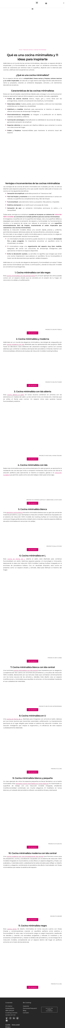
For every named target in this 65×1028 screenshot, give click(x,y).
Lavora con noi (10, 1015)
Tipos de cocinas (28, 49)
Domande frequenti (30, 1008)
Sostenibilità (9, 1008)
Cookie (7, 1024)
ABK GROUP (9, 1010)
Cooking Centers (11, 1013)
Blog (24, 1010)
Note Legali (16, 1024)
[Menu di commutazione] (32, 9)
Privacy (7, 1027)
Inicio (20, 49)
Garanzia (26, 1006)
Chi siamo (8, 1006)
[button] (36, 2)
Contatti (26, 1013)
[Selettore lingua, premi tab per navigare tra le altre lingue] (59, 3)
